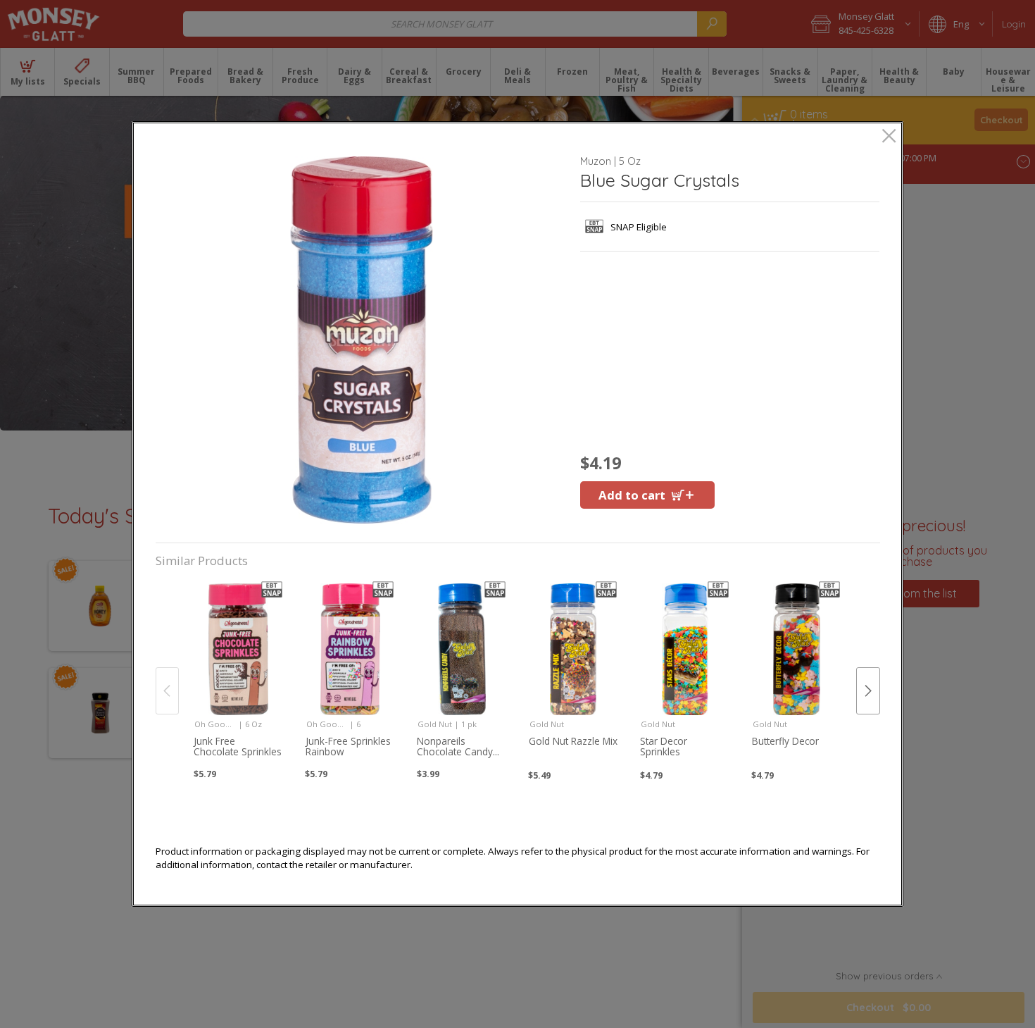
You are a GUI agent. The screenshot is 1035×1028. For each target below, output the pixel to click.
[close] (889, 137)
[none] (238, 675)
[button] (362, 340)
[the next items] (868, 690)
